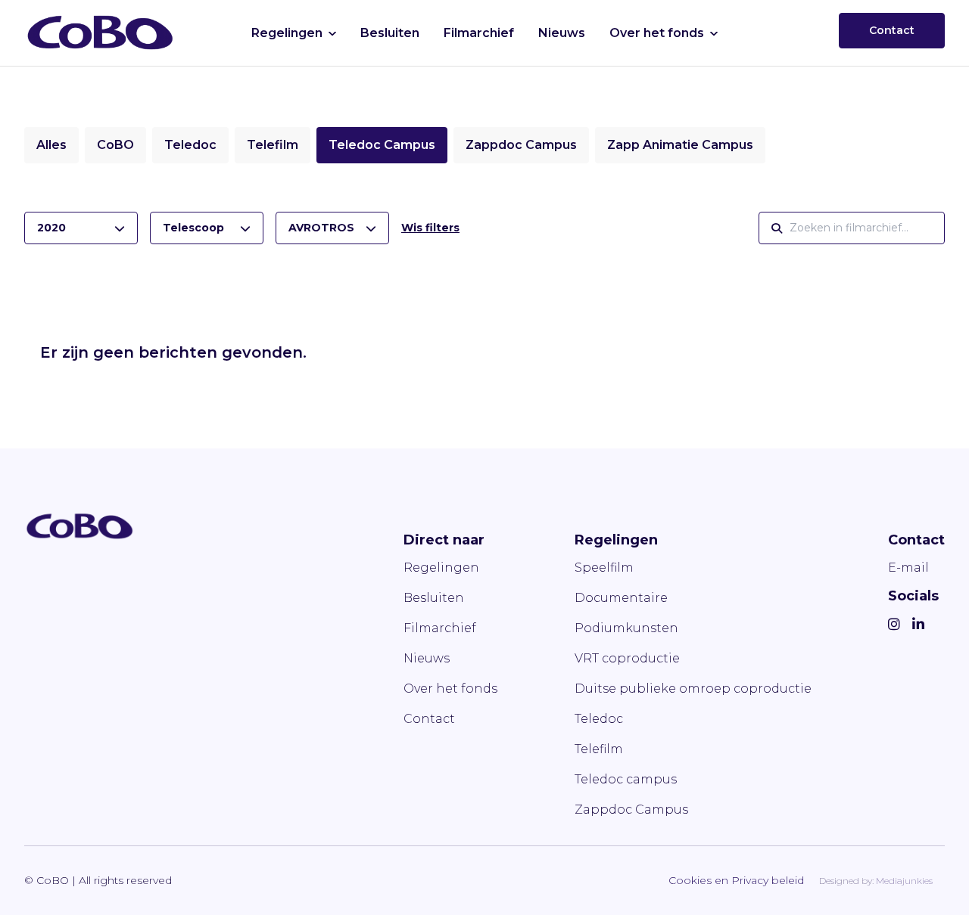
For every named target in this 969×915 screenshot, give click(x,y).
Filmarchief (479, 33)
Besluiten (389, 33)
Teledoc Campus (382, 145)
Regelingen (286, 33)
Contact (891, 30)
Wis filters (430, 227)
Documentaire (621, 598)
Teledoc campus (626, 779)
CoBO (115, 145)
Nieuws (561, 33)
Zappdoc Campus (521, 145)
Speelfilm (604, 567)
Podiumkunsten (626, 628)
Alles (51, 145)
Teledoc (190, 145)
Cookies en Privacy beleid (736, 880)
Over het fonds (656, 33)
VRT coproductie (627, 658)
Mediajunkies (904, 880)
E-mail (908, 567)
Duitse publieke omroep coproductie (693, 688)
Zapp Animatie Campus (680, 145)
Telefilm (272, 145)
